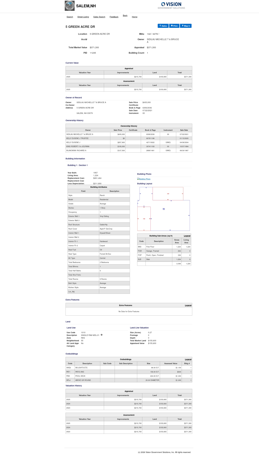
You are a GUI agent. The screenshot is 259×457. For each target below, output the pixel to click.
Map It (187, 25)
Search (70, 16)
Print (175, 25)
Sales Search (99, 16)
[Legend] (101, 335)
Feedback (114, 16)
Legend (187, 235)
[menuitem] (69, 16)
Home (134, 16)
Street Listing (83, 16)
